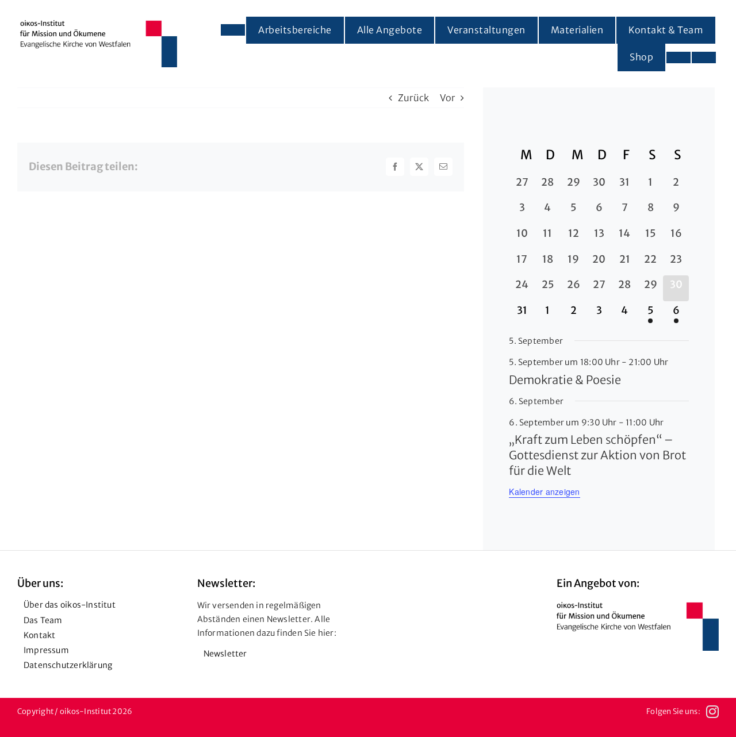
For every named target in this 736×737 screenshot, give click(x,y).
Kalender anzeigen (544, 491)
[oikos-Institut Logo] (98, 24)
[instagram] (712, 711)
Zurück (413, 97)
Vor (447, 97)
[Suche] (704, 57)
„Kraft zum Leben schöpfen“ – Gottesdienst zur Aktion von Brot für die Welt (597, 455)
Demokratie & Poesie (565, 380)
